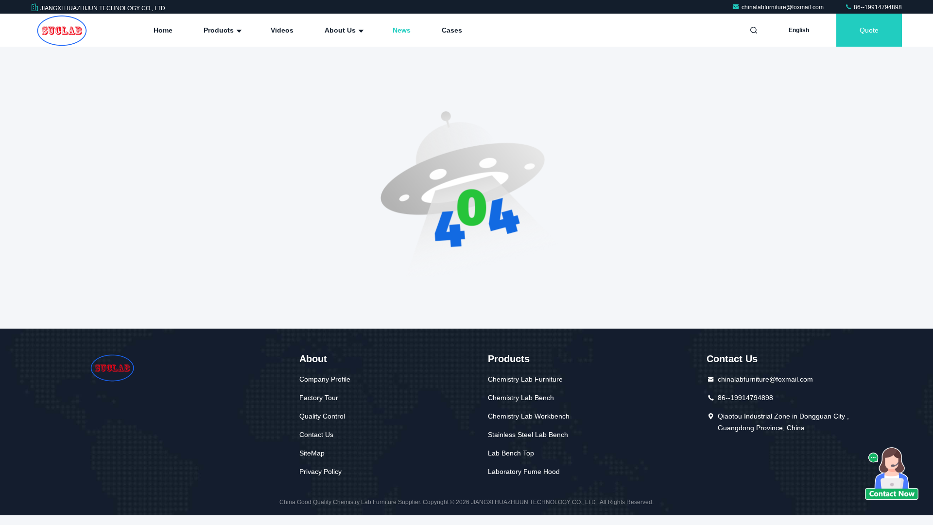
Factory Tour (318, 398)
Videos (282, 30)
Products (220, 30)
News (402, 30)
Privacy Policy (320, 471)
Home (163, 30)
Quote (869, 30)
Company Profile (324, 379)
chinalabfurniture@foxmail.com (783, 7)
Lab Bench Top (511, 453)
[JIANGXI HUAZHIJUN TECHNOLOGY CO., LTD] (61, 30)
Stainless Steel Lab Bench (528, 434)
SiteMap (312, 453)
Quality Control (322, 416)
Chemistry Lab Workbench (529, 416)
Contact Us (316, 434)
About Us (341, 30)
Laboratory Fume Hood (524, 471)
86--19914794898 (877, 7)
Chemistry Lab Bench (521, 398)
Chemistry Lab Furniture (525, 379)
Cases (452, 30)
